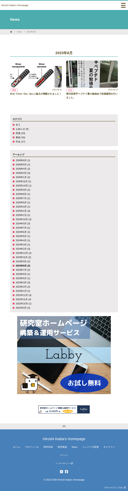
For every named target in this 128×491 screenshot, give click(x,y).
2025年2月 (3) (23, 211)
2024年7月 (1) (23, 227)
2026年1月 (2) (23, 177)
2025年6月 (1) (23, 202)
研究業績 (62, 447)
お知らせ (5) (22, 129)
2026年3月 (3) (23, 173)
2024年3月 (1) (23, 244)
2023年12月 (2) (23, 253)
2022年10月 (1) (23, 303)
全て (18, 124)
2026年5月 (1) (23, 164)
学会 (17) (20, 141)
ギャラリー (109, 447)
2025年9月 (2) (23, 189)
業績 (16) (20, 137)
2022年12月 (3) (23, 295)
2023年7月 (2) (23, 270)
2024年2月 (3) (23, 248)
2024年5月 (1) (23, 236)
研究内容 (48, 447)
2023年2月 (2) (23, 286)
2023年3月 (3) (23, 282)
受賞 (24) (20, 133)
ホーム (16, 447)
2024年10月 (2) (23, 219)
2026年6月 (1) (23, 160)
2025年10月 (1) (23, 185)
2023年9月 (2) (23, 261)
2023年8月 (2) (23, 265)
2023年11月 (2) (23, 257)
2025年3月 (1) (23, 206)
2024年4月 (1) (23, 240)
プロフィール (32, 447)
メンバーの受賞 (90, 447)
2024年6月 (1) (23, 232)
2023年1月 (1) (23, 291)
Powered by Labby (114, 487)
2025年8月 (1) (23, 194)
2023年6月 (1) (23, 274)
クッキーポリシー (63, 463)
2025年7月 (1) (23, 198)
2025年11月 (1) (23, 181)
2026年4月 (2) (23, 168)
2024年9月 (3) (23, 223)
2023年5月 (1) (23, 278)
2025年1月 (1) (23, 215)
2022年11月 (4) (23, 299)
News (19, 32)
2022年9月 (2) (23, 307)
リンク (65, 455)
